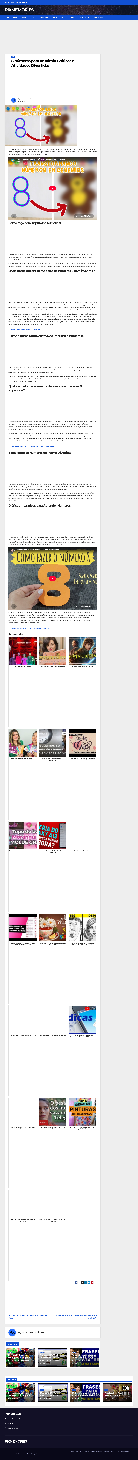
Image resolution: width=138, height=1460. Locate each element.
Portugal (44, 18)
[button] (132, 18)
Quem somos (98, 18)
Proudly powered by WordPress (13, 1454)
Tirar (54, 18)
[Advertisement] (69, 34)
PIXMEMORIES (19, 9)
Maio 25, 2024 (14, 1399)
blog (13, 56)
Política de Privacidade (13, 1419)
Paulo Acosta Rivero (27, 99)
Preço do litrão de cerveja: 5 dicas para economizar (19, 1357)
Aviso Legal (9, 1423)
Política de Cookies (11, 1428)
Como (24, 18)
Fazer (33, 18)
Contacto (84, 18)
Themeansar (38, 1454)
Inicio (15, 18)
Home (72, 1451)
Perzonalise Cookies (96, 1451)
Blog (73, 18)
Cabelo (64, 18)
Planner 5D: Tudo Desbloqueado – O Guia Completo (50, 1357)
